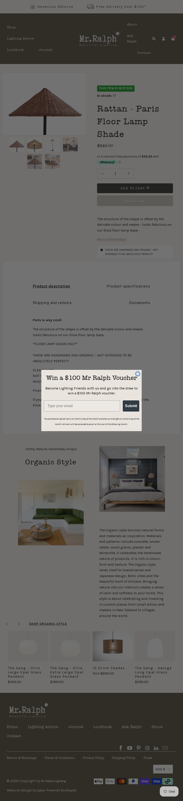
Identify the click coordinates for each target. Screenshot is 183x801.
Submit (131, 406)
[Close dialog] (137, 374)
